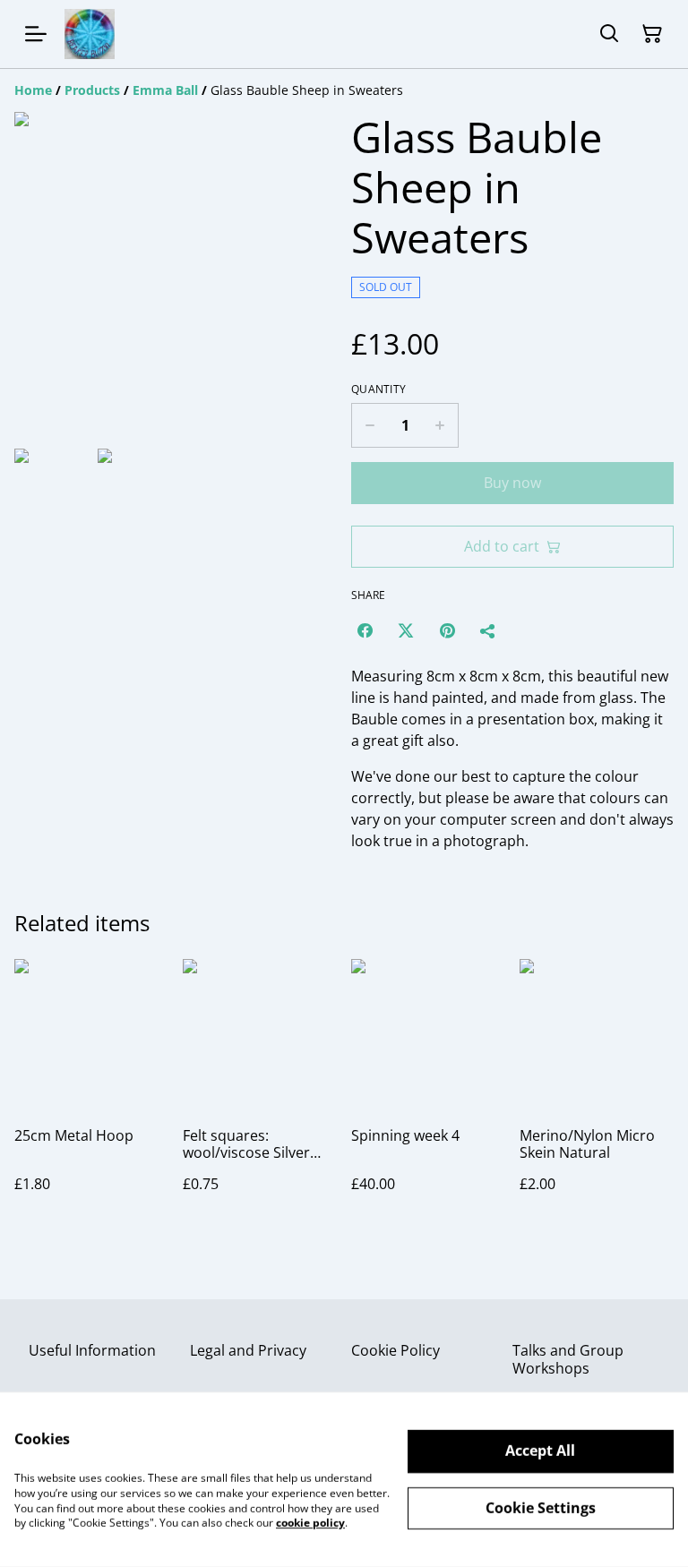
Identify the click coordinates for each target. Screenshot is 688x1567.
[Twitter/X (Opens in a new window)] (405, 630)
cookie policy (310, 1522)
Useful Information (92, 1350)
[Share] (488, 630)
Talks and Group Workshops (568, 1358)
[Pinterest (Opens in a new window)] (447, 630)
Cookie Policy (395, 1350)
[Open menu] (35, 34)
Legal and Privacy (248, 1350)
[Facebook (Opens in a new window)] (364, 630)
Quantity (378, 389)
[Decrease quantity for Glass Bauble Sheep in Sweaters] (369, 425)
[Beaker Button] (89, 34)
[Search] (609, 34)
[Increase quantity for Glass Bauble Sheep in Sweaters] (440, 425)
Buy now (512, 482)
